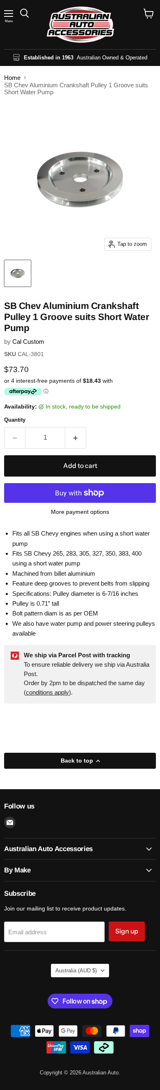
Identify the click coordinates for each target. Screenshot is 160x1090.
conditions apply (47, 692)
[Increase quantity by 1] (75, 437)
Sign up (126, 931)
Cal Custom (28, 341)
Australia (76, 970)
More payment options (80, 512)
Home (12, 77)
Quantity (14, 420)
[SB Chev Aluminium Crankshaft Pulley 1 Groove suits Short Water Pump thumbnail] (18, 273)
